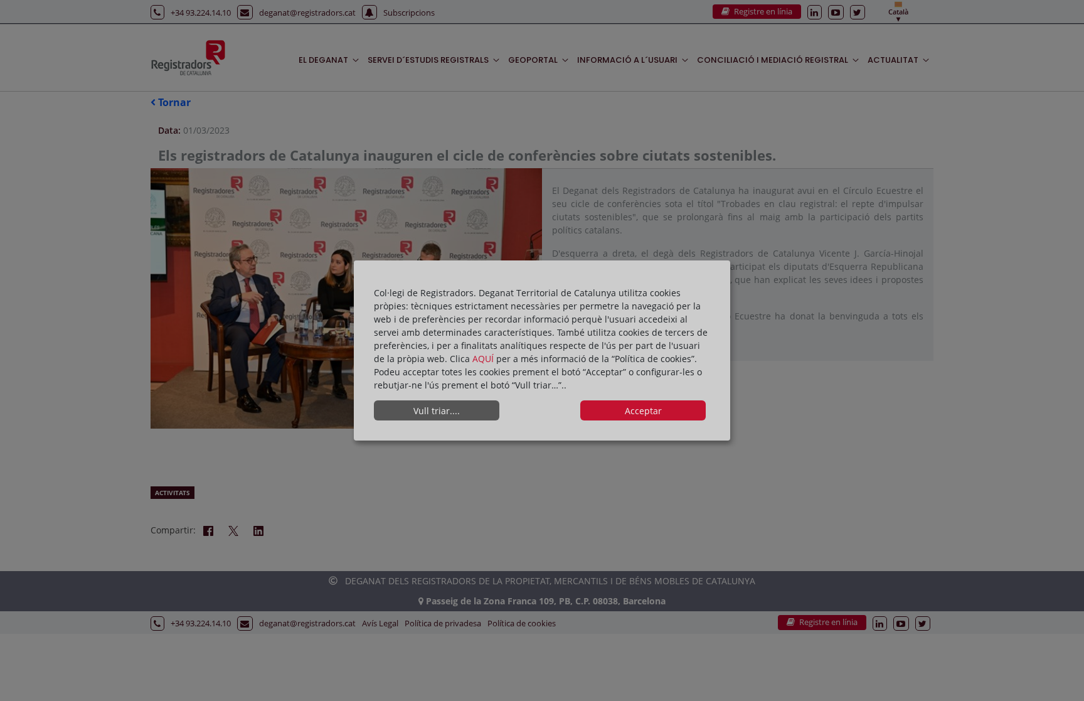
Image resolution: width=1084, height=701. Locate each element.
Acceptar (643, 411)
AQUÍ (484, 359)
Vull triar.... (436, 411)
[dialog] (542, 350)
